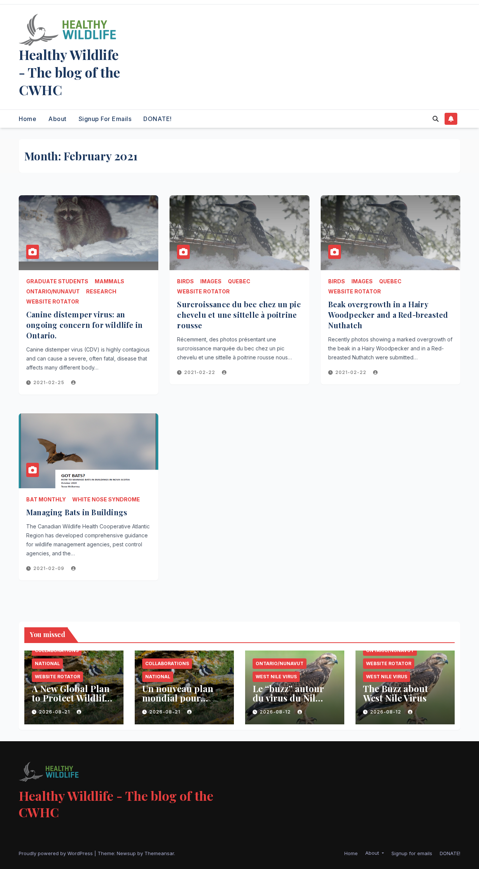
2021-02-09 (49, 568)
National (47, 663)
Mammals (109, 281)
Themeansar (159, 853)
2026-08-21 (55, 712)
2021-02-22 (200, 372)
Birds (185, 281)
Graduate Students (57, 281)
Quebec (239, 281)
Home (27, 119)
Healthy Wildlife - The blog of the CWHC (69, 72)
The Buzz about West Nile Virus (395, 693)
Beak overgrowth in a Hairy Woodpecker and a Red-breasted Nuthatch (388, 314)
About (57, 119)
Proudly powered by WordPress (56, 853)
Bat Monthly (46, 499)
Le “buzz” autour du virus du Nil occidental (288, 697)
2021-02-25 (49, 382)
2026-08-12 (276, 712)
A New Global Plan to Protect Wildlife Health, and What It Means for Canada (73, 702)
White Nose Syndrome (106, 499)
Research (101, 291)
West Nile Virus (276, 676)
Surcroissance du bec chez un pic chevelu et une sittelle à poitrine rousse (238, 314)
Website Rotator (52, 301)
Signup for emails (105, 119)
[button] (436, 119)
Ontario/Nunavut (53, 291)
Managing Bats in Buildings (76, 512)
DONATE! (157, 119)
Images (211, 281)
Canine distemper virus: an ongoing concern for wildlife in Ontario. (84, 324)
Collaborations (57, 650)
